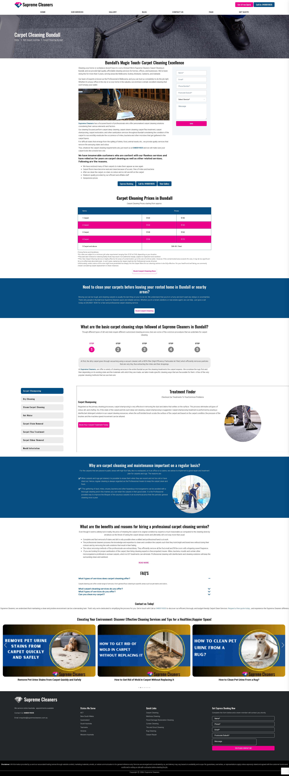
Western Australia (87, 735)
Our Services (77, 12)
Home (42, 12)
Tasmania (84, 727)
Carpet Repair (151, 735)
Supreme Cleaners (86, 123)
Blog (144, 12)
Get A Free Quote (244, 4)
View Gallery (164, 183)
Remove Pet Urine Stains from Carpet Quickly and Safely (49, 679)
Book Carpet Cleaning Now (144, 271)
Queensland (84, 720)
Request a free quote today (239, 608)
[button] (282, 645)
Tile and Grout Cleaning (155, 727)
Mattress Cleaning (153, 716)
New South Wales (87, 716)
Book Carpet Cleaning (144, 311)
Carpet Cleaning (152, 713)
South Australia (86, 724)
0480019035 (138, 148)
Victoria (83, 731)
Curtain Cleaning (152, 724)
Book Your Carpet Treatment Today (93, 425)
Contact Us (177, 12)
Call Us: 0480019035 (264, 4)
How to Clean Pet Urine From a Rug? (239, 679)
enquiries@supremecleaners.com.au (33, 718)
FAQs (211, 12)
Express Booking (126, 183)
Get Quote (244, 12)
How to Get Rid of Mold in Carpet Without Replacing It (144, 679)
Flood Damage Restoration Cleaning (160, 720)
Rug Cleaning (151, 731)
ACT (82, 713)
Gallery (113, 12)
